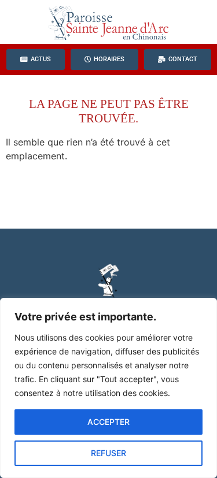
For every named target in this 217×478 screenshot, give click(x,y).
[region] (108, 388)
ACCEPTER (108, 422)
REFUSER (108, 453)
